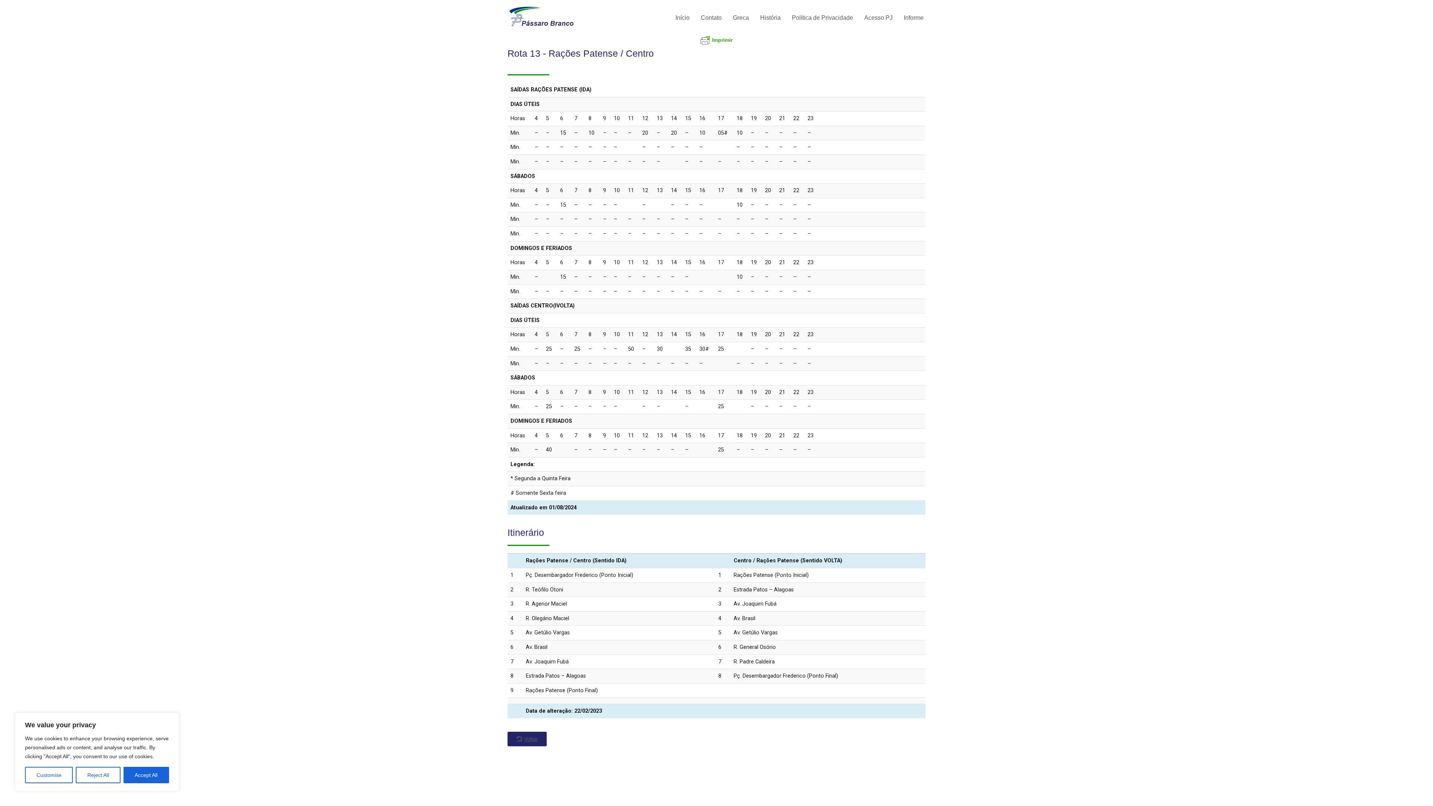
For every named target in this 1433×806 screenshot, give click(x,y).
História (770, 18)
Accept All (146, 775)
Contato (711, 18)
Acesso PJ (878, 18)
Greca (741, 18)
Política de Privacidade (822, 18)
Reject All (98, 775)
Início (682, 18)
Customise (49, 775)
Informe (914, 18)
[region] (97, 752)
